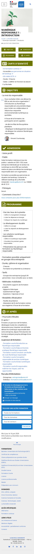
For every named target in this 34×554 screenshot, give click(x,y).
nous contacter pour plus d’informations (16, 198)
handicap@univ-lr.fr (17, 182)
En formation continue (11, 69)
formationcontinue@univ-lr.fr (21, 380)
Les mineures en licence (9, 520)
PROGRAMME (10, 55)
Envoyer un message (11, 398)
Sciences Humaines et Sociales (11, 498)
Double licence (6, 470)
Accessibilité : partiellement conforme (13, 526)
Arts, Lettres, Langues (8, 492)
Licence (3, 476)
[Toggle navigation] (4, 4)
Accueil (3, 39)
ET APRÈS (27, 55)
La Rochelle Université (12, 39)
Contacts (4, 529)
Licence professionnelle (9, 479)
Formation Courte (7, 473)
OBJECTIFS (10, 49)
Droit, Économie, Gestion (9, 495)
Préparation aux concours (9, 485)
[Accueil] (21, 4)
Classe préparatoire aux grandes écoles (14, 457)
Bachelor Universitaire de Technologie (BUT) (15, 451)
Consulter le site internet (12, 400)
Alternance (4, 511)
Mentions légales (6, 523)
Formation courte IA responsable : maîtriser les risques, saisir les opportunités (15, 368)
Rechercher (27, 426)
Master (3, 482)
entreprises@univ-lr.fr (20, 377)
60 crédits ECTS (8, 76)
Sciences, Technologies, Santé (10, 501)
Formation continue (7, 513)
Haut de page (17, 444)
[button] (30, 4)
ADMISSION (27, 49)
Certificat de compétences (9, 454)
